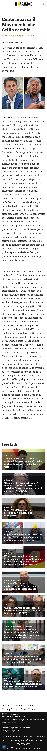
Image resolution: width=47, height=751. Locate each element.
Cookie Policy (28, 709)
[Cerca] (43, 4)
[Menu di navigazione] (5, 4)
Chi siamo (17, 705)
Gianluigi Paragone (15, 35)
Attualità (32, 35)
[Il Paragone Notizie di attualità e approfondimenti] (23, 4)
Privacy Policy (9, 709)
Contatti (30, 705)
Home (5, 705)
